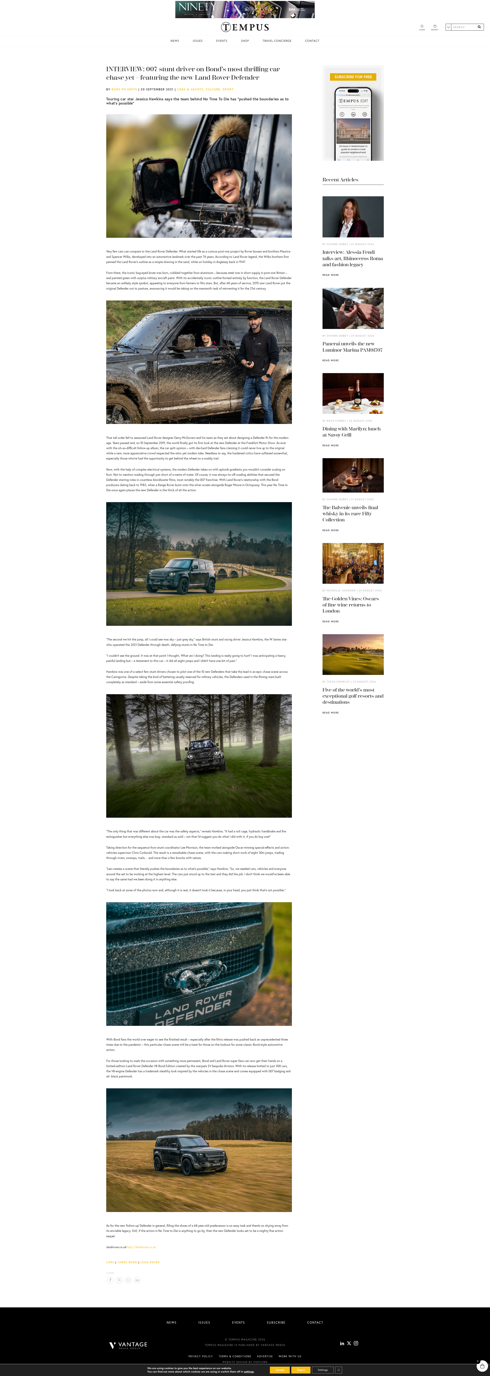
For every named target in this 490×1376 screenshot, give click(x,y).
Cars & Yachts (190, 89)
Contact (312, 41)
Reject (301, 1370)
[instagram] (356, 1344)
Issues (198, 41)
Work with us (290, 1356)
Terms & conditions (235, 1356)
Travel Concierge (277, 41)
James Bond (127, 1262)
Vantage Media (273, 1345)
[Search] (479, 27)
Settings (323, 1370)
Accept (280, 1370)
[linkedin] (342, 1344)
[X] (349, 1344)
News (175, 41)
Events (221, 41)
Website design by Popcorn (245, 1362)
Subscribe (276, 1322)
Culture (213, 89)
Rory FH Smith (124, 89)
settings (249, 1372)
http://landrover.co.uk (141, 1247)
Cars (110, 1262)
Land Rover (150, 1262)
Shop (245, 41)
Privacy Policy (201, 1356)
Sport (228, 89)
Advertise (265, 1356)
